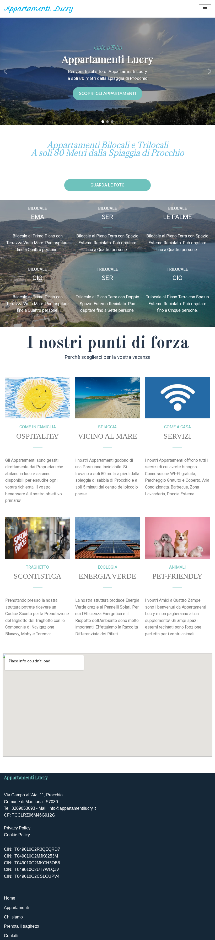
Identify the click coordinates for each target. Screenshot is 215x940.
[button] (5, 71)
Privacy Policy (17, 828)
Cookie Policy (17, 835)
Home (9, 898)
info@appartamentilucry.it (72, 808)
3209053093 (23, 808)
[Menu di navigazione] (205, 8)
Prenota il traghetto (21, 926)
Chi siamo (13, 917)
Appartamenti (16, 907)
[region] (107, 71)
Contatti (11, 935)
